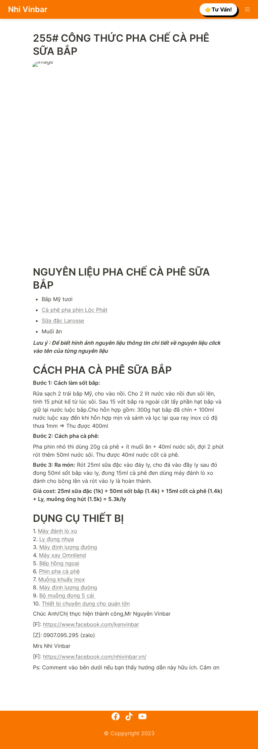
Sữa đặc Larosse (63, 320)
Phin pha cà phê (59, 571)
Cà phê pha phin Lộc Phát (75, 309)
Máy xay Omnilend (62, 555)
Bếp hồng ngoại (59, 563)
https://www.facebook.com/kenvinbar (91, 624)
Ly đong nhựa (56, 539)
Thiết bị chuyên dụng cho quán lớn (86, 603)
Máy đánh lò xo (57, 531)
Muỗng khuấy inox (61, 579)
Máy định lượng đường (68, 547)
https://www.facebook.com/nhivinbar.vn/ (94, 656)
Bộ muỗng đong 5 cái (67, 595)
